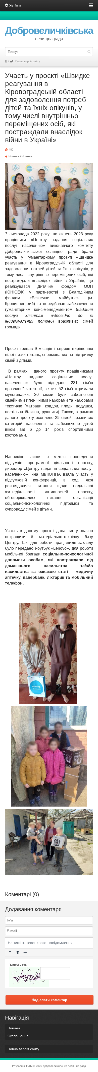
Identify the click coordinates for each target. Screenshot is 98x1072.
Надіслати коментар (49, 1000)
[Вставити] (25, 952)
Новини (14, 156)
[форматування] (10, 952)
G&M (29, 1065)
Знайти (89, 51)
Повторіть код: (18, 964)
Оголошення (18, 1036)
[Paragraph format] (17, 952)
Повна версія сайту (27, 61)
